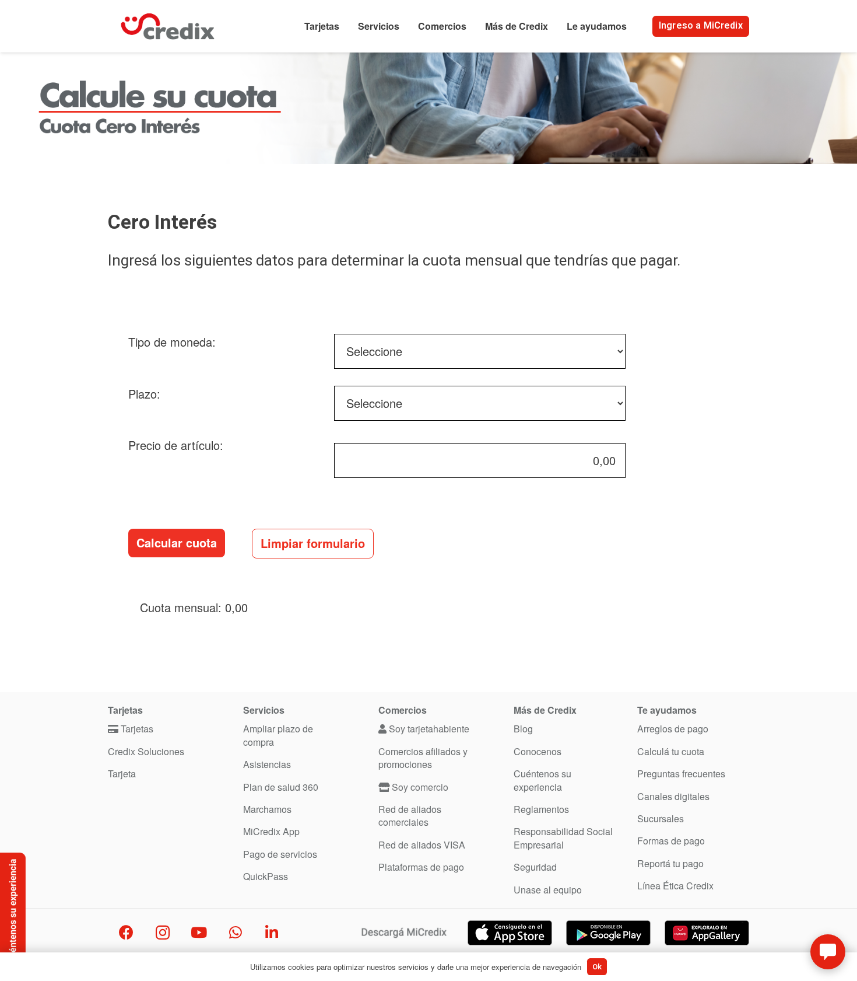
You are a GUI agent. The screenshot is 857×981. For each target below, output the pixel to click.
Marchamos (267, 809)
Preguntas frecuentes (681, 773)
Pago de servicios (280, 854)
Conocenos (537, 751)
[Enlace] (167, 26)
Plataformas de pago (421, 867)
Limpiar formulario (313, 543)
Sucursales (660, 818)
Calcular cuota (176, 542)
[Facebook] (126, 932)
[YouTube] (199, 932)
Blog (523, 728)
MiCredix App (271, 831)
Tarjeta (122, 773)
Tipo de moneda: (172, 341)
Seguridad (535, 867)
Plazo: (144, 393)
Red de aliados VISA (421, 844)
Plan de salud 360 (280, 787)
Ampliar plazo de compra (278, 735)
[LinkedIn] (272, 932)
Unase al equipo (548, 889)
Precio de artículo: (175, 445)
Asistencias (267, 764)
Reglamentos (541, 809)
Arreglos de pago (672, 728)
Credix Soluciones (146, 751)
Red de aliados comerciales (409, 815)
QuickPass (265, 876)
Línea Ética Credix (675, 885)
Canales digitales (673, 796)
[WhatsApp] (235, 932)
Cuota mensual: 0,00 (195, 607)
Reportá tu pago (670, 863)
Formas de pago (671, 840)
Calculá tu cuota (670, 751)
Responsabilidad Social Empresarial (563, 838)
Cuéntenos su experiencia (542, 780)
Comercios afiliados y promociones (423, 758)
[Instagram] (163, 932)
